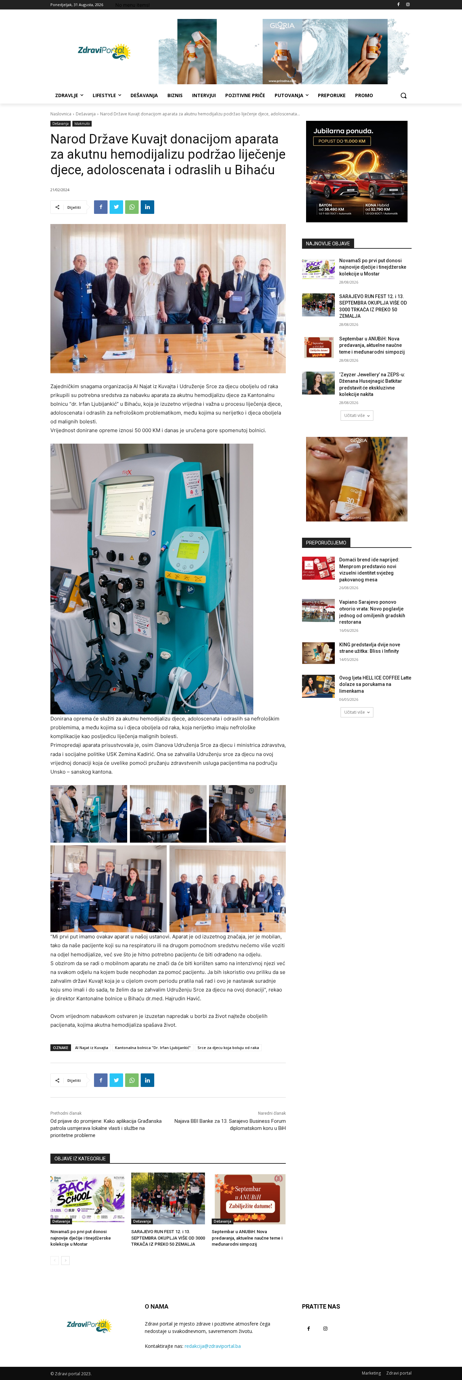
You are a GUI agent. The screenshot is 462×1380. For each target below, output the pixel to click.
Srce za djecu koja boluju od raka (228, 1047)
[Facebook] (398, 5)
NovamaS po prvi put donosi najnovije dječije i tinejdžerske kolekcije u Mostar (80, 1237)
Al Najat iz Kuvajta (91, 1047)
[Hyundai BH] (357, 171)
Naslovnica (60, 114)
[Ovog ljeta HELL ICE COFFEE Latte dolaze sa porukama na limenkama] (318, 686)
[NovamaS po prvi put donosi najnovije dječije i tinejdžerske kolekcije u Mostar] (87, 1198)
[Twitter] (116, 207)
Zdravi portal (399, 1373)
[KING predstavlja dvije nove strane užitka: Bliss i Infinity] (318, 653)
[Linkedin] (147, 207)
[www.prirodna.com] (357, 479)
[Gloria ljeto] (285, 51)
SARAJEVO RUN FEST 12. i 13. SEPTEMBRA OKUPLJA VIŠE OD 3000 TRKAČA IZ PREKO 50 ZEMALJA (168, 1237)
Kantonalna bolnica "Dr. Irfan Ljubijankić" (153, 1047)
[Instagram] (408, 5)
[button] (403, 95)
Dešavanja (86, 114)
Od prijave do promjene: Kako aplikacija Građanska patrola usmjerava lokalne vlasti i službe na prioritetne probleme (106, 1128)
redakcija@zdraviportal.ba (213, 1346)
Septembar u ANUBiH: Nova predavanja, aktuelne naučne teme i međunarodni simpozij (247, 1237)
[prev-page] (54, 1260)
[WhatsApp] (132, 207)
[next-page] (65, 1260)
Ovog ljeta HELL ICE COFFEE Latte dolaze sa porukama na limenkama (375, 684)
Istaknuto (82, 123)
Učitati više (354, 415)
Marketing (371, 1373)
